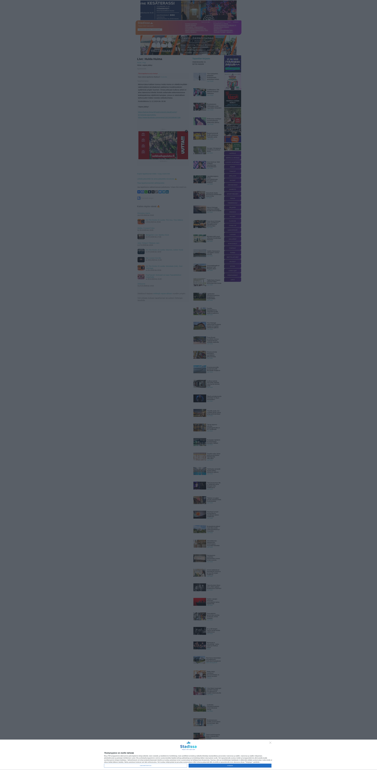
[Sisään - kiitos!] (270, 743)
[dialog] (188, 755)
